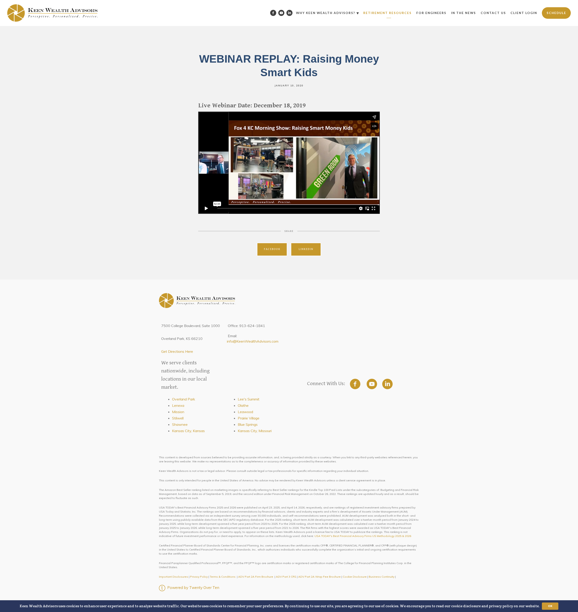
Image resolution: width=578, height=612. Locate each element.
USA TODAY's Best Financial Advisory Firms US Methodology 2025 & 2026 (363, 536)
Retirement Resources (387, 13)
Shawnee (180, 424)
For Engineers (431, 13)
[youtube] (371, 384)
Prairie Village (248, 418)
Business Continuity (381, 576)
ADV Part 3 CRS (286, 576)
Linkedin (306, 249)
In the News (463, 13)
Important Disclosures (173, 576)
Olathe (243, 405)
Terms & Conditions (222, 576)
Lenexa (178, 405)
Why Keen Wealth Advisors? (325, 13)
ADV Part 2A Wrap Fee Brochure (319, 576)
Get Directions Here (177, 351)
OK (550, 606)
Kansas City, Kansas (188, 430)
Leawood (245, 412)
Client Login (523, 13)
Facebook (272, 249)
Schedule (556, 13)
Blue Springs (248, 424)
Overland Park (183, 399)
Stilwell (178, 418)
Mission (178, 412)
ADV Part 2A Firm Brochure (255, 576)
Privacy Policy (199, 576)
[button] (289, 606)
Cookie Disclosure (355, 576)
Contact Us (493, 13)
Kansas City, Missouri (255, 430)
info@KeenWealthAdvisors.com (252, 341)
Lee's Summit (248, 399)
